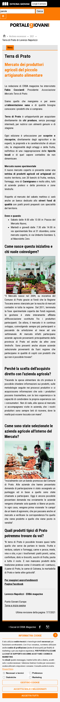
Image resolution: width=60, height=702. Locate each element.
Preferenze (37, 673)
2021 (32, 36)
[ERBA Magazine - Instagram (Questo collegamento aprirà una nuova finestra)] (48, 627)
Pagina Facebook (14, 583)
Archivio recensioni (17, 36)
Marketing (37, 677)
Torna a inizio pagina (15, 605)
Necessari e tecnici (15, 673)
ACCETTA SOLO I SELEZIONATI (30, 689)
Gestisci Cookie (30, 682)
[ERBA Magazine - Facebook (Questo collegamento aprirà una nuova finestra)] (40, 627)
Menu (10, 47)
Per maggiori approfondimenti (21, 580)
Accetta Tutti (30, 695)
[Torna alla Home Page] (4, 36)
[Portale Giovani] (30, 25)
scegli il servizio (39, 4)
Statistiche (11, 677)
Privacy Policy (7, 669)
